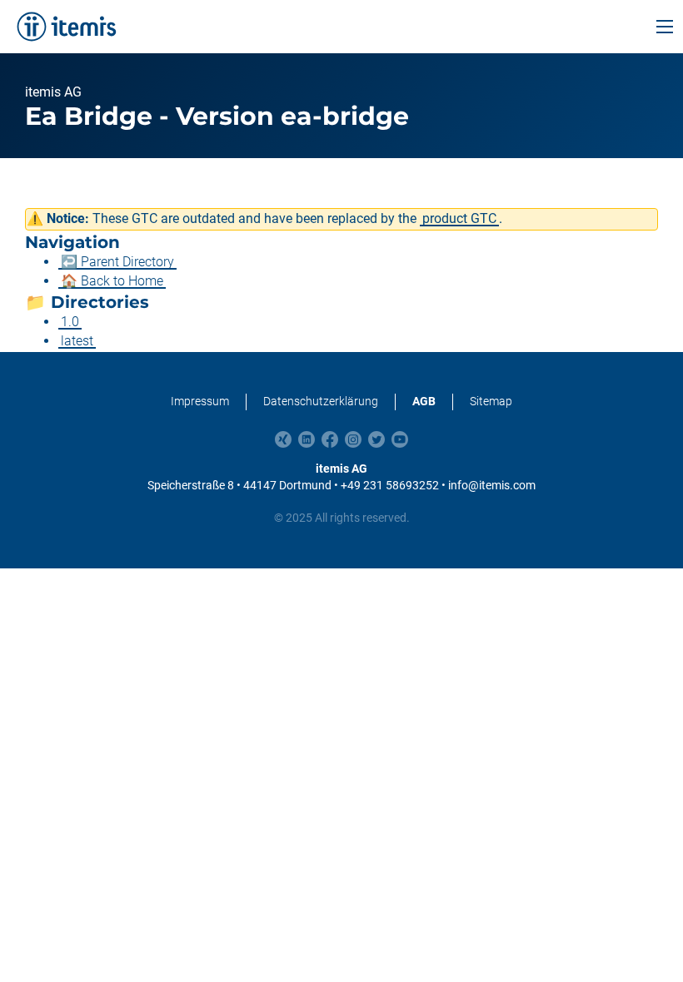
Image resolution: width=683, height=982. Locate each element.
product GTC (459, 218)
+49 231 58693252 (390, 485)
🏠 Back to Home (112, 281)
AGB (424, 401)
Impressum (200, 401)
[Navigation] (664, 26)
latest (77, 341)
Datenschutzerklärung (320, 401)
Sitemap (491, 401)
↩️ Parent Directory (117, 262)
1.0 (70, 322)
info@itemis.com (492, 485)
